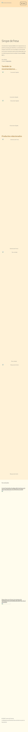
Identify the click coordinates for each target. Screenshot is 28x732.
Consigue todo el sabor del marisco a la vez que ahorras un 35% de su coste (13, 488)
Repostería (8, 61)
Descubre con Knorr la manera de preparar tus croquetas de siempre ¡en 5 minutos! (14, 600)
